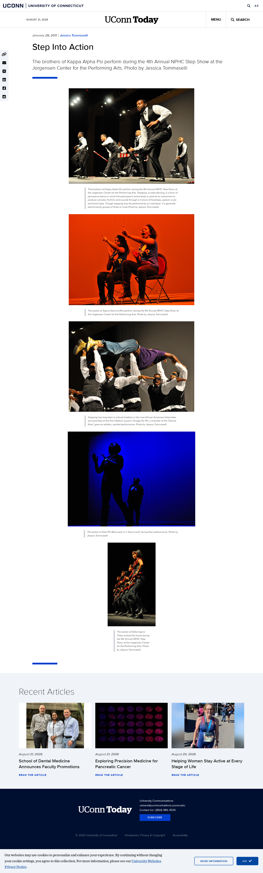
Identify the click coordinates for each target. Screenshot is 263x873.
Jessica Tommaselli (74, 35)
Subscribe (154, 817)
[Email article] (4, 63)
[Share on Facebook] (4, 88)
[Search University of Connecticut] (249, 6)
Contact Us (146, 810)
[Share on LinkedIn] (4, 80)
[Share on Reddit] (4, 97)
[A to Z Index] (256, 6)
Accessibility (180, 835)
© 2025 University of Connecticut (96, 835)
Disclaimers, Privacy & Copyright (145, 835)
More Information (213, 861)
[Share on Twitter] (4, 71)
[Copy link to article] (4, 54)
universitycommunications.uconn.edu (162, 805)
